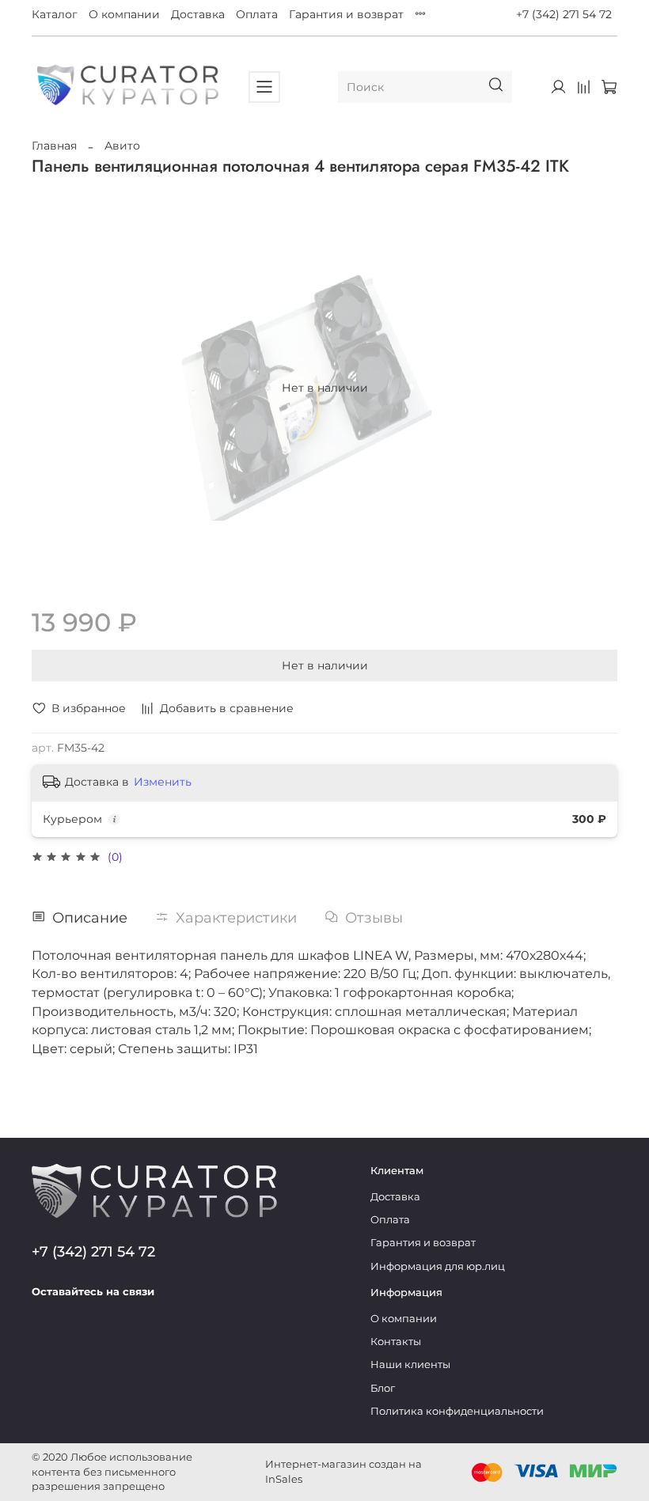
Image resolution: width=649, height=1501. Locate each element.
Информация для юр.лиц (437, 1266)
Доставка (198, 14)
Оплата (257, 14)
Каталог (55, 14)
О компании (124, 14)
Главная (54, 145)
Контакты (395, 1341)
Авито (122, 145)
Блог (382, 1388)
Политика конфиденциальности (457, 1411)
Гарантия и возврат (346, 14)
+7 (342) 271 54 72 (564, 14)
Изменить (163, 782)
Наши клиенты (410, 1364)
